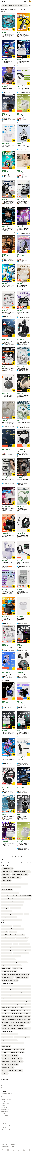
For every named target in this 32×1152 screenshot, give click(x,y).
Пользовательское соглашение (8, 1136)
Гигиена (3, 1105)
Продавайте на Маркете (7, 1083)
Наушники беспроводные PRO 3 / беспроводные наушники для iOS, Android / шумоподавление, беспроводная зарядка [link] (8, 733)
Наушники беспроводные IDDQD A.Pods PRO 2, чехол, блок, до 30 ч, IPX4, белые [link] (8, 286)
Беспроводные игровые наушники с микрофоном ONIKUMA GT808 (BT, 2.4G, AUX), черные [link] (23, 536)
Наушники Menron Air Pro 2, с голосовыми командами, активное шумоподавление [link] (23, 62)
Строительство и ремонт (7, 1129)
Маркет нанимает (5, 1140)
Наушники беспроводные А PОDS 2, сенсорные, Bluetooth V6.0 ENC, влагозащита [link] (23, 647)
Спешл (8, 1150)
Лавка (13, 1150)
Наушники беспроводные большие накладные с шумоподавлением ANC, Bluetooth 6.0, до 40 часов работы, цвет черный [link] (23, 451)
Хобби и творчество (6, 1117)
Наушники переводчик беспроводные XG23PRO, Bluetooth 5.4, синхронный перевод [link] (8, 229)
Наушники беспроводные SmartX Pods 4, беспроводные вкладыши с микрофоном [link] (8, 146)
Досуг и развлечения (6, 1099)
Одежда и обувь (5, 1109)
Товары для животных (6, 1127)
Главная (2, 1150)
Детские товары (5, 1131)
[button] (30, 6)
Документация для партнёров (8, 1085)
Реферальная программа (7, 1093)
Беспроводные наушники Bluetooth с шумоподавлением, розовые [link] (8, 509)
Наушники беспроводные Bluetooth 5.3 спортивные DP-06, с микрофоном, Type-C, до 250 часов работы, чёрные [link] (8, 760)
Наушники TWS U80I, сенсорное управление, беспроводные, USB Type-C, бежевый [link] (23, 173)
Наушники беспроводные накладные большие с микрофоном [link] (23, 396)
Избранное (18, 1150)
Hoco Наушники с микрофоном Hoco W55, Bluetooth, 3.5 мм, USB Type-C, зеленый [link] (22, 509)
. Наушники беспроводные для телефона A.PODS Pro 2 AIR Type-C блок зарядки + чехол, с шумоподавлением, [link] (8, 647)
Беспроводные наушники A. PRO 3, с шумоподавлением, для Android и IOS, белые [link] (8, 844)
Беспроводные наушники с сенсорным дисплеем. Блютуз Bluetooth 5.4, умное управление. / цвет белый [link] (8, 704)
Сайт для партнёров (6, 1087)
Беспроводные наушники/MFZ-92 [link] (6, 619)
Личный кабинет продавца (7, 1082)
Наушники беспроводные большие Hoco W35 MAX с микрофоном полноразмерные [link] (23, 369)
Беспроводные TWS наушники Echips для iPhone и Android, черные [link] (8, 116)
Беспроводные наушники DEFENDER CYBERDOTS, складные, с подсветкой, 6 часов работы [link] (23, 341)
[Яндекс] (12, 1146)
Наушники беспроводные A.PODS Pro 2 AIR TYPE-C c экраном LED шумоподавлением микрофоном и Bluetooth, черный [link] (23, 202)
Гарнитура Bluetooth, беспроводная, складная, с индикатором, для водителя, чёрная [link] (8, 89)
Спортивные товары (6, 1125)
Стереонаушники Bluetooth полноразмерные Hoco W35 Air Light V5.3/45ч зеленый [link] (23, 423)
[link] (7, 868)
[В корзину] (14, 29)
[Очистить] (26, 5)
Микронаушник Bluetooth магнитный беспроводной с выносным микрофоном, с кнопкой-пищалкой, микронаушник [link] (23, 89)
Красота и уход (4, 1115)
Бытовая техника (5, 1103)
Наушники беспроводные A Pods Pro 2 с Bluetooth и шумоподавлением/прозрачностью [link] (8, 423)
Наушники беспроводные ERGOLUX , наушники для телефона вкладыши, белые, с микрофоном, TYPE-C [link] (23, 116)
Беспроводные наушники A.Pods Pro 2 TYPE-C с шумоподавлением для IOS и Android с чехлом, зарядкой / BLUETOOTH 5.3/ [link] (8, 313)
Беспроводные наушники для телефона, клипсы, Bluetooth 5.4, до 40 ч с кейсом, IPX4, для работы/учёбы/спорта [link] (8, 480)
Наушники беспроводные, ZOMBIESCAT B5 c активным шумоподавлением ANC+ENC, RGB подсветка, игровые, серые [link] (23, 674)
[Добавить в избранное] (14, 14)
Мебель (3, 1101)
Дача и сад (3, 1119)
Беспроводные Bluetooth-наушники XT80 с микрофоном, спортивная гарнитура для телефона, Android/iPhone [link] (23, 789)
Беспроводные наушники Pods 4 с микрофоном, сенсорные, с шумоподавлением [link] (8, 592)
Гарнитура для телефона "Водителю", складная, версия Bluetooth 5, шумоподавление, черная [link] (8, 202)
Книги (2, 1121)
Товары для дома (5, 1111)
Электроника (4, 1107)
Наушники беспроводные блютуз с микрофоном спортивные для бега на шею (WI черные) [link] (8, 35)
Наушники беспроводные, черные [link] (8, 817)
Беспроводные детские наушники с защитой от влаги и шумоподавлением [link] (23, 257)
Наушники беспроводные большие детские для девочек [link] (23, 229)
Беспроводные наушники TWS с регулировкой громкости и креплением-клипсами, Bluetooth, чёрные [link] (23, 313)
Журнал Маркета (5, 1142)
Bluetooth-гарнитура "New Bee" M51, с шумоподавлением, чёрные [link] (23, 563)
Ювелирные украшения (6, 1132)
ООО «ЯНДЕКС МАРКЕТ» (11, 1144)
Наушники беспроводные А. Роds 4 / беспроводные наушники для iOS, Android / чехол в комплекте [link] (23, 733)
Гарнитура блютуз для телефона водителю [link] (7, 341)
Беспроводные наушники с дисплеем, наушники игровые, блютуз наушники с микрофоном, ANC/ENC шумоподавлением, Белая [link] (8, 173)
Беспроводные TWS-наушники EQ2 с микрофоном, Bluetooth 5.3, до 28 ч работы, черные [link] (23, 817)
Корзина (24, 1150)
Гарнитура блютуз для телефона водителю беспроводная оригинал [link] (8, 62)
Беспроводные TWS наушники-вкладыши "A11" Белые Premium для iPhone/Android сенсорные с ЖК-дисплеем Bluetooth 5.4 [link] (23, 146)
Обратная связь (5, 1138)
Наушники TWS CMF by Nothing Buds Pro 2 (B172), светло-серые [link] (23, 592)
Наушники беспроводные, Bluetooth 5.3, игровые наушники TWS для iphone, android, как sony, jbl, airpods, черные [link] (23, 704)
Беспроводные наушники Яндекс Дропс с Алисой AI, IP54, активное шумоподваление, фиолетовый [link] (8, 674)
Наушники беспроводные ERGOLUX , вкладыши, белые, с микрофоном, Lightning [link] (23, 844)
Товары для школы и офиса (7, 1123)
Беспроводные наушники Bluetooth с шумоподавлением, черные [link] (8, 536)
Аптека (3, 1113)
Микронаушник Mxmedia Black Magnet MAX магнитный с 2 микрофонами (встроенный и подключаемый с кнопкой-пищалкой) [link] (8, 451)
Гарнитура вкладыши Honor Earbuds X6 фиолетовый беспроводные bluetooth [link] (8, 563)
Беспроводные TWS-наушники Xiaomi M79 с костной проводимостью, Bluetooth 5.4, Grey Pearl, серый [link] (8, 396)
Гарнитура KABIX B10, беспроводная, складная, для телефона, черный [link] (23, 35)
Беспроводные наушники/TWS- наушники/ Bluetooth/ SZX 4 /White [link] (23, 619)
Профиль (29, 1150)
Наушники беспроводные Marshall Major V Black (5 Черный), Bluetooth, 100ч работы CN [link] (8, 789)
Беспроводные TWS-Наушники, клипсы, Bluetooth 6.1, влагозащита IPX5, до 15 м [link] (23, 286)
